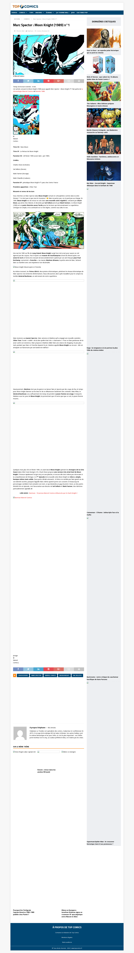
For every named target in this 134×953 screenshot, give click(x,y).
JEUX (73, 13)
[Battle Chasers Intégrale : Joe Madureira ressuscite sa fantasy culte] (104, 118)
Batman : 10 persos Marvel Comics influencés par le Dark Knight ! (53, 493)
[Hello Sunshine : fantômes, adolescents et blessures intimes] (104, 144)
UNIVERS (38, 13)
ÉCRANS (49, 13)
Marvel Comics (50, 675)
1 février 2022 (20, 31)
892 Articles (52, 728)
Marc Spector (36, 675)
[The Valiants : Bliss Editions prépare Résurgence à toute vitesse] (104, 91)
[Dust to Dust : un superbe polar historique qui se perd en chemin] (104, 38)
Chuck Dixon (23, 675)
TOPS (31, 13)
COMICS (22, 13)
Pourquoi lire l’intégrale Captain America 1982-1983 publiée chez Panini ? (23, 912)
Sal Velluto (77, 675)
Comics (39, 31)
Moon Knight (64, 675)
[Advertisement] (48, 702)
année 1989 (40, 91)
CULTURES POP (82, 13)
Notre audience (67, 942)
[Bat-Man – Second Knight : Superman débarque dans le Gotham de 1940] (104, 171)
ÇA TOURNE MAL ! (62, 13)
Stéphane (30, 31)
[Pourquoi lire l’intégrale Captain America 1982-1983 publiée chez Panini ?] (24, 829)
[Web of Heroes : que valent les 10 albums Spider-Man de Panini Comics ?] (104, 64)
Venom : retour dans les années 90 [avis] (46, 770)
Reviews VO (45, 31)
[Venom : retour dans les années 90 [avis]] (48, 759)
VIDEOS (14, 13)
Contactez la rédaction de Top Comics (67, 932)
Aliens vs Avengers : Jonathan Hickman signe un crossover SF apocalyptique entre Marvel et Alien (72, 913)
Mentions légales (67, 937)
